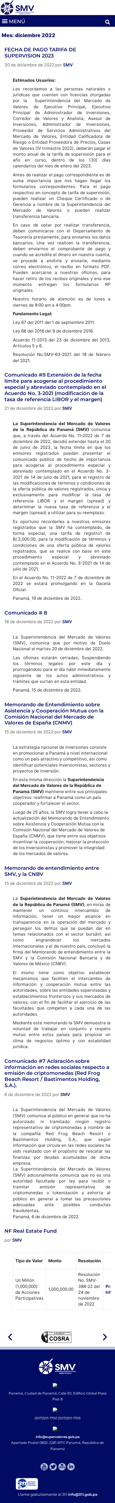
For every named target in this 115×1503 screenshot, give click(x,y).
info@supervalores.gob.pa (58, 1437)
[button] (13, 20)
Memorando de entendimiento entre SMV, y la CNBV (51, 871)
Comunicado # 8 (25, 613)
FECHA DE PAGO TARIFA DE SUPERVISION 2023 (40, 52)
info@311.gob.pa (82, 1494)
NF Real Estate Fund (30, 1231)
